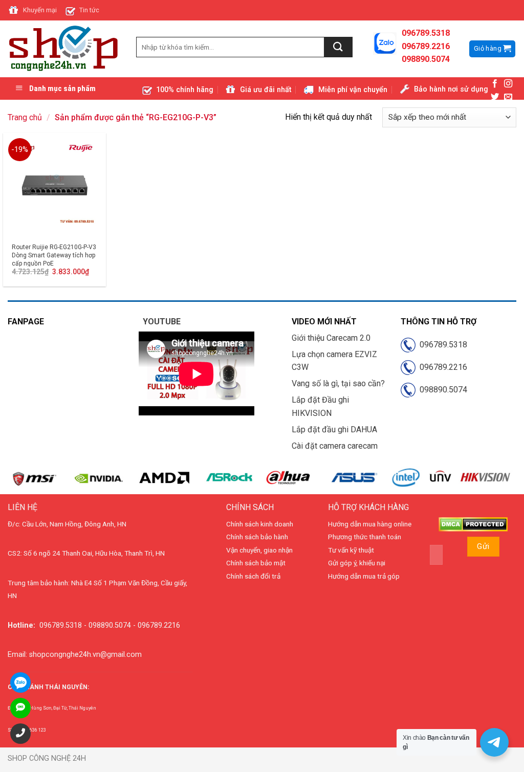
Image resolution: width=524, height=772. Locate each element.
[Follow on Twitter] (495, 97)
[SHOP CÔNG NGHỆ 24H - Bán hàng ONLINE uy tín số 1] (64, 49)
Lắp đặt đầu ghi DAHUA (334, 429)
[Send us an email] (508, 97)
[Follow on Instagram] (508, 84)
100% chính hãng (184, 89)
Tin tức (89, 10)
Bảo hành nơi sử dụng (451, 89)
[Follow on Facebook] (495, 84)
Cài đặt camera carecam (335, 446)
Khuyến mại (40, 10)
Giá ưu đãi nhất (265, 89)
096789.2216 (441, 367)
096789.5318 (441, 344)
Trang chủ (25, 117)
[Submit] (338, 47)
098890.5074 (441, 389)
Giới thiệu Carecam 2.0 (331, 338)
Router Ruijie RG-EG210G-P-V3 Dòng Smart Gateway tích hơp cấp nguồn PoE (54, 255)
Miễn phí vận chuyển (352, 89)
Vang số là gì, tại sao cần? (338, 383)
